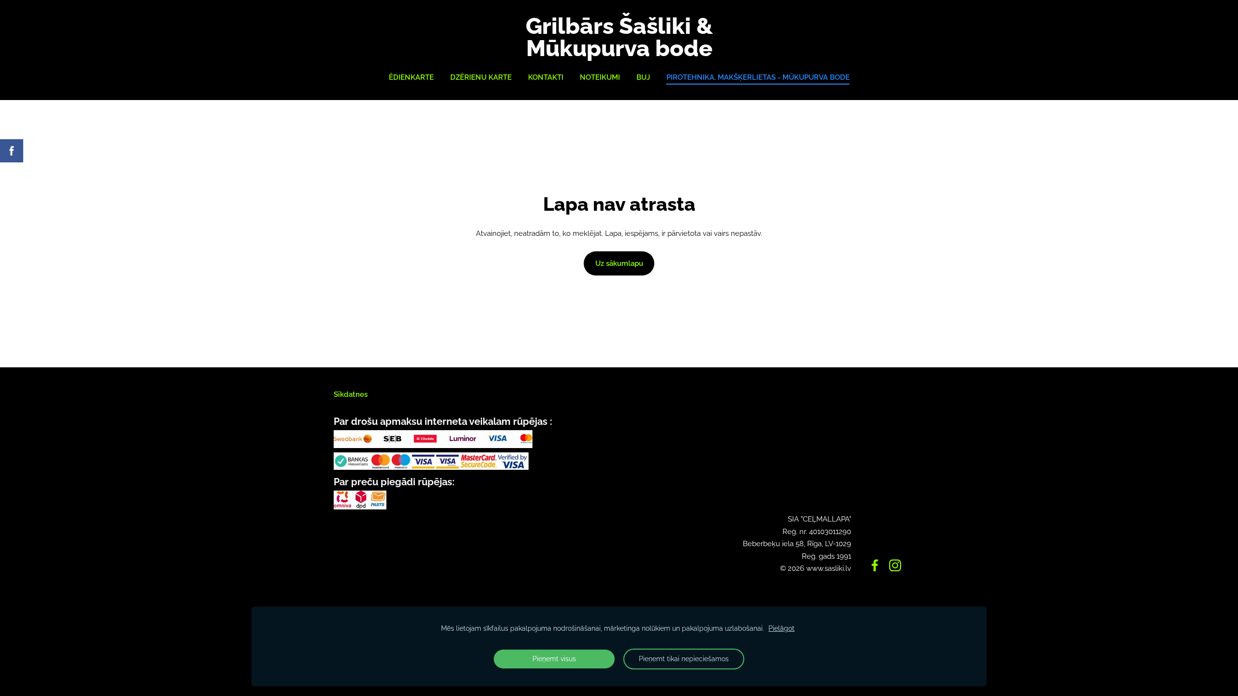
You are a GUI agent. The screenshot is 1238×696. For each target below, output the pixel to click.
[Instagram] (895, 565)
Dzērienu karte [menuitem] (481, 77)
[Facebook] (875, 565)
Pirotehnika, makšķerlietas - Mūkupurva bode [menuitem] (758, 77)
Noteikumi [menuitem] (600, 77)
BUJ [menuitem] (643, 77)
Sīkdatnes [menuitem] (351, 394)
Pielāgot (781, 628)
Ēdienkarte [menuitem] (411, 77)
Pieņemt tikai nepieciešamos (684, 659)
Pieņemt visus (554, 659)
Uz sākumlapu (619, 263)
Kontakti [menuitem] (545, 77)
